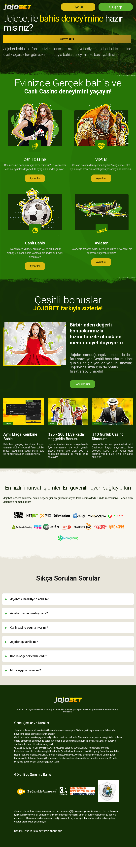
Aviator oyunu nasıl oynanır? (29, 613)
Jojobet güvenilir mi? (24, 641)
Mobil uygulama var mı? (25, 670)
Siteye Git (66, 39)
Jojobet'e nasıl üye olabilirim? (29, 599)
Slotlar (101, 159)
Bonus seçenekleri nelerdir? (28, 656)
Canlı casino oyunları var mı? (29, 627)
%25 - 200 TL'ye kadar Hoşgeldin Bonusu (66, 436)
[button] (35, 178)
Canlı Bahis (35, 243)
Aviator (101, 243)
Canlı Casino (35, 159)
